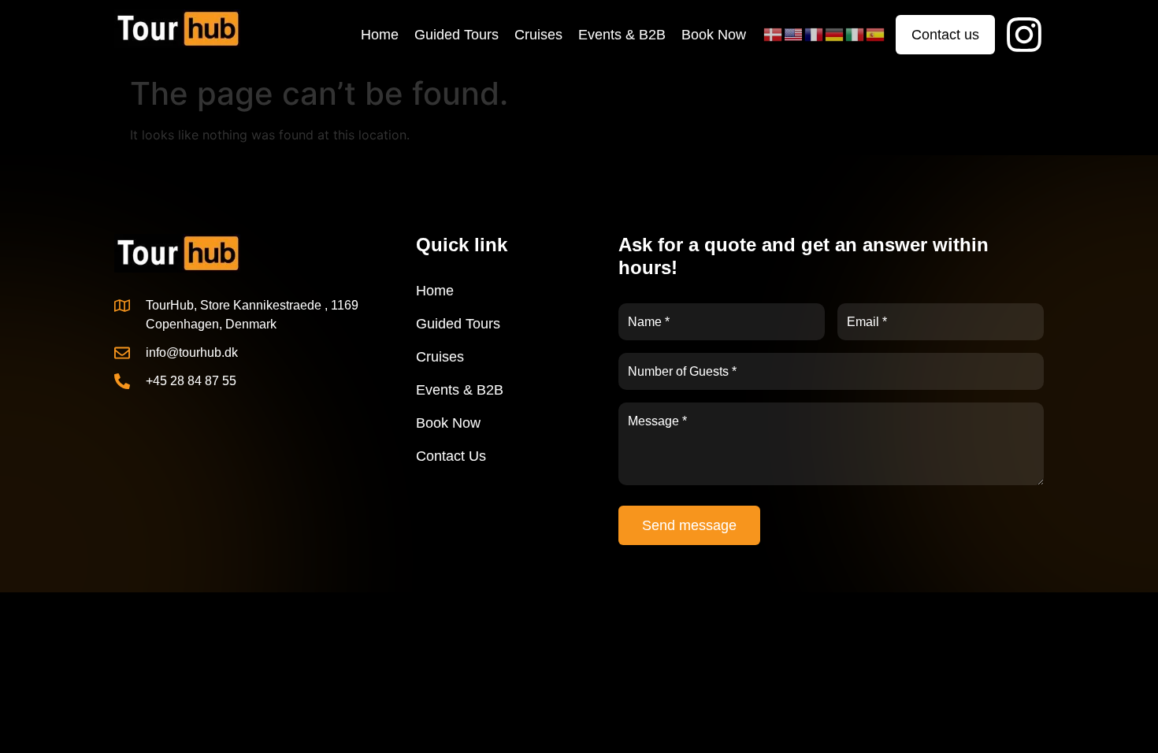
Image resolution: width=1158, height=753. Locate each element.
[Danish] (773, 34)
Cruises (538, 35)
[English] (794, 34)
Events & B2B (622, 35)
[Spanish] (876, 34)
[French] (814, 34)
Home (380, 35)
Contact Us (451, 456)
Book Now (713, 35)
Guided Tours (456, 35)
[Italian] (855, 34)
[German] (835, 34)
